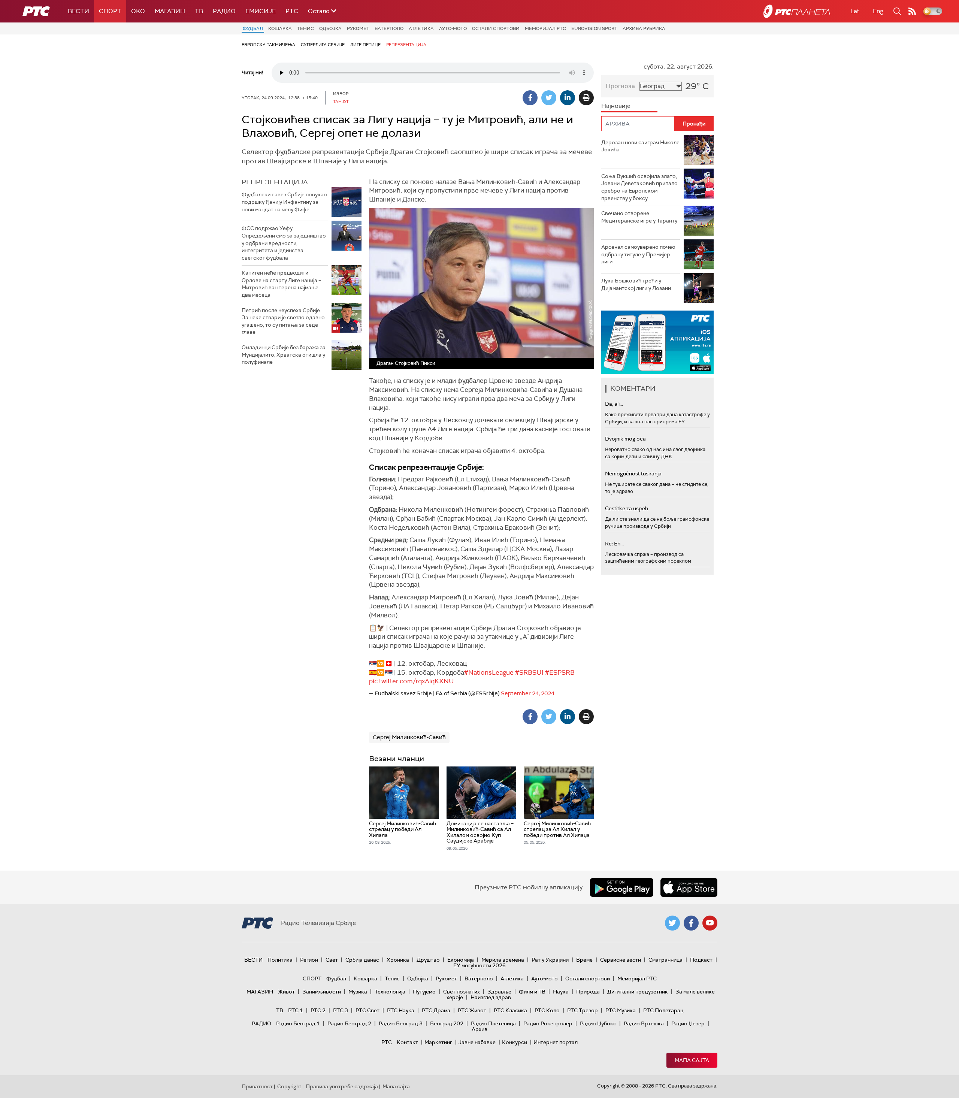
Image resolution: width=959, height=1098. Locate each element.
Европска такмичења (268, 44)
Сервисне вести (620, 959)
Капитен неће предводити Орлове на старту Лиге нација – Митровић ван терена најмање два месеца (281, 283)
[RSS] (912, 11)
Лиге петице (365, 44)
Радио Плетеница (493, 1023)
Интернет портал (555, 1042)
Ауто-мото (453, 28)
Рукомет (358, 28)
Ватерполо (389, 28)
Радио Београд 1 (298, 1023)
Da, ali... (614, 403)
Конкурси (514, 1042)
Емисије (260, 11)
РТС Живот (472, 1010)
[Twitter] (548, 97)
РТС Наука (400, 1010)
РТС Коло (547, 1010)
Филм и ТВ (532, 991)
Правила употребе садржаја (342, 1086)
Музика (357, 991)
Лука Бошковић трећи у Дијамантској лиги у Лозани (636, 284)
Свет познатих (461, 991)
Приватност (257, 1086)
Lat (854, 11)
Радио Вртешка (644, 1023)
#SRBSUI (529, 672)
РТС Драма (436, 1010)
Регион (309, 959)
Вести (78, 11)
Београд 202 (446, 1023)
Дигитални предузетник (637, 991)
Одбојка (330, 28)
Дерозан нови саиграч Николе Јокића (640, 146)
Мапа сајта (692, 1060)
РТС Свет (367, 1010)
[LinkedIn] (567, 97)
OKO (138, 11)
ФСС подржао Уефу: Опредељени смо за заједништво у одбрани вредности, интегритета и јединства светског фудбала (284, 243)
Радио (224, 11)
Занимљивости (321, 991)
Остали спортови (496, 28)
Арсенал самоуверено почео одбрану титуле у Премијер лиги (638, 254)
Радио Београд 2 (349, 1023)
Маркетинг (438, 1042)
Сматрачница (665, 959)
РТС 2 (318, 1010)
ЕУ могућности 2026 (479, 965)
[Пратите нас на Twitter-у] (672, 923)
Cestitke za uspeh (626, 508)
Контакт (407, 1042)
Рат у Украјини (550, 959)
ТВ (199, 11)
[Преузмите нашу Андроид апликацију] (621, 887)
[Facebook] (530, 97)
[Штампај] (586, 97)
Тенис (305, 28)
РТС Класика (510, 1010)
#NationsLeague (489, 672)
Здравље (499, 991)
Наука (561, 991)
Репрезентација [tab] (275, 182)
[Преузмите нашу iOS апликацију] (688, 887)
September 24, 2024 (527, 693)
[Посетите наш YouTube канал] (709, 923)
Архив (479, 1029)
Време (584, 959)
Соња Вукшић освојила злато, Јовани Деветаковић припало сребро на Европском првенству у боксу (639, 187)
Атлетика (421, 28)
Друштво (428, 959)
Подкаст (701, 959)
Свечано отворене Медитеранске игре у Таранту (639, 217)
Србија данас (362, 959)
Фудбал (253, 28)
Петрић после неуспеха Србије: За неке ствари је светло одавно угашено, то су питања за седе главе (283, 321)
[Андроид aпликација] (657, 342)
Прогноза (620, 86)
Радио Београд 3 (401, 1023)
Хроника (398, 959)
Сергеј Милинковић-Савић (409, 737)
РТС (291, 11)
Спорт (110, 11)
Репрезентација (406, 44)
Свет (332, 959)
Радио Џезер (688, 1023)
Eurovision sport (594, 28)
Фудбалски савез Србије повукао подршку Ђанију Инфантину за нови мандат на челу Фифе (284, 201)
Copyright (289, 1086)
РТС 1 (295, 1010)
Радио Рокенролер (547, 1023)
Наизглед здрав (491, 997)
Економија (460, 959)
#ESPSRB (560, 672)
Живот (286, 991)
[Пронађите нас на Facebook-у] (691, 923)
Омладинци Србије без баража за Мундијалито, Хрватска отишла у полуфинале (284, 354)
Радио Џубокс (598, 1023)
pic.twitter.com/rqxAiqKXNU (411, 681)
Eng (878, 11)
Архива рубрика (644, 28)
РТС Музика (620, 1010)
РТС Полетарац (663, 1010)
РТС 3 (340, 1010)
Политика (280, 959)
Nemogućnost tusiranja (633, 473)
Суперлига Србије (323, 44)
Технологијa (390, 991)
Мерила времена (502, 959)
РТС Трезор (582, 1010)
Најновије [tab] (615, 106)
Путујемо (424, 991)
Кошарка (280, 28)
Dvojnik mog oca (625, 438)
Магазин (170, 11)
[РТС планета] (796, 11)
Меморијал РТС (545, 28)
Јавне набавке (477, 1042)
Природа (588, 991)
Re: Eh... (614, 543)
